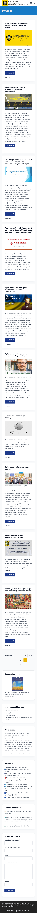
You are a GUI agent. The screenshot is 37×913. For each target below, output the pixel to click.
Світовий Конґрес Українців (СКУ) (16, 784)
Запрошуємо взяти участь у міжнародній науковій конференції (16, 89)
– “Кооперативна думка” (12, 711)
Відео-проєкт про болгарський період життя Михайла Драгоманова (17, 290)
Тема (6, 855)
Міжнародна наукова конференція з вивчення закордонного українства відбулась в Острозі (18, 162)
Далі (30, 655)
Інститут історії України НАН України (17, 826)
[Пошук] (34, 3)
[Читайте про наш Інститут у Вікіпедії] (18, 428)
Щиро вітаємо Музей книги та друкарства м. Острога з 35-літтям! (16, 25)
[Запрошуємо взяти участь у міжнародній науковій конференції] (18, 102)
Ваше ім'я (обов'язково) (12, 840)
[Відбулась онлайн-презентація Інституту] (18, 479)
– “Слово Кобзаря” (10, 715)
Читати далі (10, 73)
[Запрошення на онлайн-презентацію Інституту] (18, 548)
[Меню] (31, 3)
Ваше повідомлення (10, 863)
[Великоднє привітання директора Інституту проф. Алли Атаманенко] (18, 601)
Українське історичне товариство (16, 767)
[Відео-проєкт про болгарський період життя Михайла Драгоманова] (18, 302)
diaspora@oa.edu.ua (23, 753)
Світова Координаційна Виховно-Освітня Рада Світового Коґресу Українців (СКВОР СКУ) (18, 789)
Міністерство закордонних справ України (19, 817)
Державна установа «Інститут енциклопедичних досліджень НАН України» (15, 780)
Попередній (8, 655)
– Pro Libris (7, 713)
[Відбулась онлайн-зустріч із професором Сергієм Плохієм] (18, 366)
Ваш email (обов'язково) (12, 848)
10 (20, 664)
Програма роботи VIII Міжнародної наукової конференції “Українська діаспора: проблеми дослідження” (18, 230)
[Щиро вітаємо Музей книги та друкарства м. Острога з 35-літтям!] (18, 38)
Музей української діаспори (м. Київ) (17, 797)
